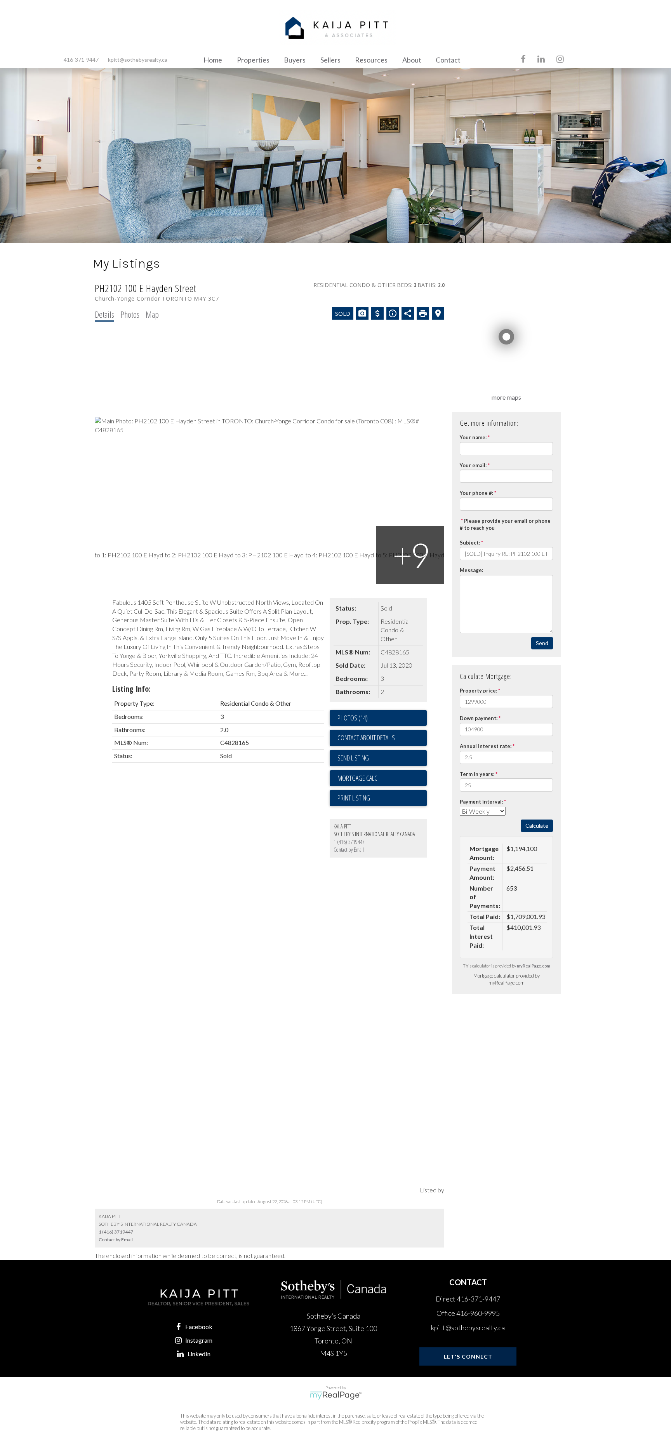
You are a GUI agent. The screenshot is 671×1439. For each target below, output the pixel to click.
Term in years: (477, 774)
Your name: (473, 437)
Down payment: (478, 718)
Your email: (473, 465)
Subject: (470, 542)
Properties (253, 60)
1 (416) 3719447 (349, 842)
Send (542, 643)
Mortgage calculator (382, 778)
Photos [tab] (129, 314)
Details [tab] (104, 314)
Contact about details (366, 737)
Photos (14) (352, 717)
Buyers (295, 60)
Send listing (353, 757)
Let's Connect (468, 1356)
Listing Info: (131, 689)
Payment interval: (481, 802)
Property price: (478, 690)
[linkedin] (541, 59)
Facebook (198, 1326)
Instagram (198, 1340)
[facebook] (523, 59)
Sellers (330, 60)
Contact (448, 60)
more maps (506, 397)
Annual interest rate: (485, 746)
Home (212, 60)
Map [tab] (152, 314)
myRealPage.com (533, 965)
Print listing (353, 797)
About (411, 60)
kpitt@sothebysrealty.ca (137, 59)
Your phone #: (476, 493)
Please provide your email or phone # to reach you (505, 524)
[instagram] (560, 59)
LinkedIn (199, 1353)
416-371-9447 (81, 59)
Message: (471, 570)
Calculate (536, 825)
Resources (371, 60)
